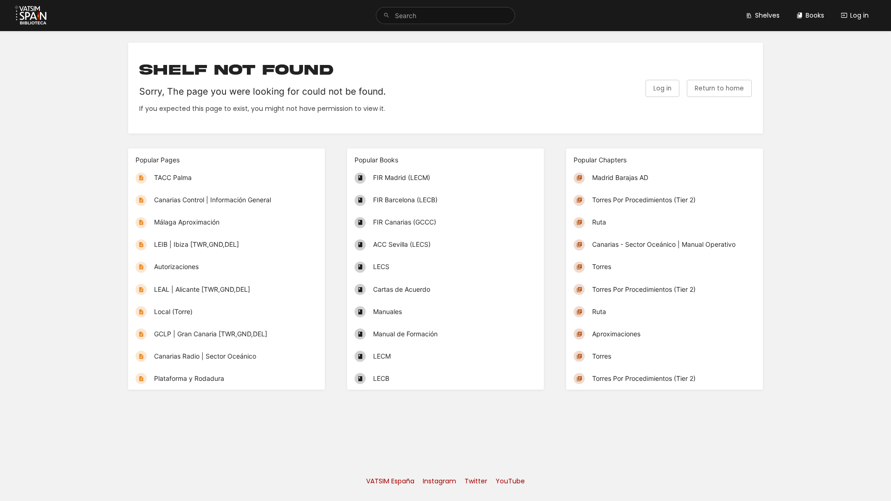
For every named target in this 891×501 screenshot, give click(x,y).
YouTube (510, 481)
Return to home (719, 88)
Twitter (476, 481)
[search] (445, 15)
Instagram (439, 481)
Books (815, 15)
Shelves (767, 15)
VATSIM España (390, 481)
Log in (859, 15)
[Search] (386, 15)
